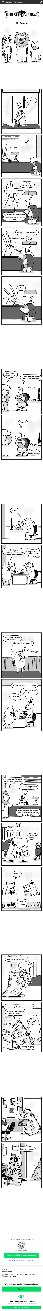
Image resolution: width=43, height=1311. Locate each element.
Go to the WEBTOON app (21, 1307)
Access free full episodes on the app (21, 1255)
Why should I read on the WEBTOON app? (21, 1260)
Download (21, 1289)
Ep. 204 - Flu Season (14, 2)
